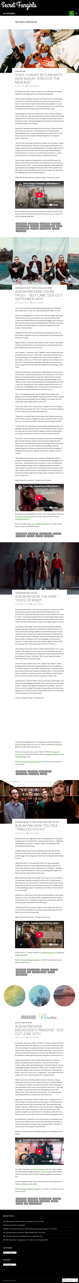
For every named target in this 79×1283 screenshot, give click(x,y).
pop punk (56, 228)
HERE (57, 744)
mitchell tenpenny (23, 228)
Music (41, 288)
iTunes (42, 952)
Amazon (55, 752)
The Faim (23, 762)
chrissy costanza (22, 226)
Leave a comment (33, 86)
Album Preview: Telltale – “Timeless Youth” (37, 827)
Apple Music (19, 754)
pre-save (50, 214)
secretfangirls (9, 13)
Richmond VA (21, 972)
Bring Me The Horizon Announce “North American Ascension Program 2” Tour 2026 (30, 1229)
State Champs (21, 231)
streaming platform (22, 519)
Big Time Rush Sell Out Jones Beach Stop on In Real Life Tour (22, 1236)
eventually (34, 226)
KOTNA (59, 226)
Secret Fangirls (44, 524)
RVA (29, 972)
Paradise (54, 1201)
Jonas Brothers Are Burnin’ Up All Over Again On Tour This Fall (23, 1221)
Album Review (45, 223)
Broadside (23, 1189)
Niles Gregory (33, 1201)
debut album (21, 536)
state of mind (34, 774)
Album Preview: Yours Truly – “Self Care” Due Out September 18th (38, 295)
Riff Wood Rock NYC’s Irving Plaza (14, 1225)
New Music (45, 969)
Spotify (24, 955)
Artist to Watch (32, 288)
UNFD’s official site (24, 516)
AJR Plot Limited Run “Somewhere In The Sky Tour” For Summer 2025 (25, 1240)
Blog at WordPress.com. (9, 1280)
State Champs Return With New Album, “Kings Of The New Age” (39, 78)
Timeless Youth (22, 974)
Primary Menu (76, 13)
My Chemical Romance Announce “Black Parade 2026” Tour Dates (24, 1232)
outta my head (45, 228)
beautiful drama (45, 771)
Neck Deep (35, 228)
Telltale (23, 960)
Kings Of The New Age (47, 226)
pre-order (31, 211)
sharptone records (39, 972)
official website (46, 1172)
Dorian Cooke (21, 1201)
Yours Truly (31, 524)
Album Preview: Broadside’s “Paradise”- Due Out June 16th (39, 1030)
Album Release (20, 71)
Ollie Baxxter (45, 1201)
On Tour (34, 593)
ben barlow (56, 223)
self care (39, 536)
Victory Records (35, 1203)
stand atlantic (22, 774)
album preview (21, 223)
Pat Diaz (19, 1203)
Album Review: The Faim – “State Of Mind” (36, 598)
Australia (57, 533)
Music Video (47, 288)
